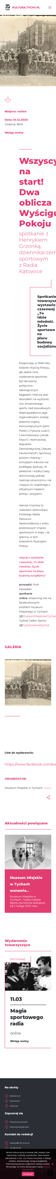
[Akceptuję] (52, 1164)
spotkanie (17, 959)
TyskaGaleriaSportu (35, 625)
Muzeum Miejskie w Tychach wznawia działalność (26, 885)
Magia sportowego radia (26, 1017)
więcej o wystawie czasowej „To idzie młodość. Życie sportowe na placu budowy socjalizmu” (32, 566)
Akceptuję (28, 1174)
